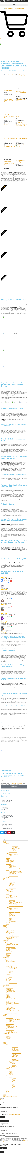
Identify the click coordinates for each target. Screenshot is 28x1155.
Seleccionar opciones (21, 98)
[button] (14, 5)
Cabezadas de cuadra (10, 1002)
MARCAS (5, 1042)
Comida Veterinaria (13, 852)
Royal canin (14, 847)
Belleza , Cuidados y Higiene (15, 871)
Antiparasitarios (9, 862)
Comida (7, 843)
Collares (10, 919)
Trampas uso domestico (11, 1041)
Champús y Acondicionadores (15, 872)
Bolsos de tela (12, 915)
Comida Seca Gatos (13, 844)
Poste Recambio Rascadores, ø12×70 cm (9, 163)
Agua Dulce (11, 1045)
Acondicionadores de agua (12, 944)
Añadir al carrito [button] (8, 94)
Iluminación (14, 1056)
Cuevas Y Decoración (10, 947)
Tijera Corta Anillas (8, 90)
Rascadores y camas (10, 860)
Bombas (14, 1054)
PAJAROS (5, 1014)
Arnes (10, 918)
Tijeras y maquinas (10, 1007)
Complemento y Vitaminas (14, 1019)
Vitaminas (8, 858)
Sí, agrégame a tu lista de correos (9, 1133)
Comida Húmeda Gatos (14, 850)
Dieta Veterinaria (12, 888)
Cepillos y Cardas (12, 903)
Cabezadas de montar (11, 998)
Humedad (8, 950)
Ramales (8, 996)
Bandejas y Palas (12, 874)
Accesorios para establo (11, 1013)
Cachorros (14, 1078)
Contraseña (3, 1111)
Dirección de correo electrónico (7, 1126)
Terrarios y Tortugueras (11, 948)
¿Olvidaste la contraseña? (14, 1114)
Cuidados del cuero (10, 990)
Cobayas (11, 1074)
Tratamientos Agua (13, 967)
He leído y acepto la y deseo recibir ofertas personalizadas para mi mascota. (13, 784)
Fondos (10, 977)
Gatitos (13, 1084)
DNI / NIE (2, 1135)
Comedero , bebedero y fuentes (16, 868)
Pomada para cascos (10, 1008)
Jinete (7, 994)
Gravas (13, 1057)
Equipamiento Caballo (10, 991)
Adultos (13, 1079)
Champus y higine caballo (11, 1004)
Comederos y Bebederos (14, 912)
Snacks (7, 859)
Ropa (10, 913)
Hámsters (11, 1073)
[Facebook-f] (5, 832)
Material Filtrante (15, 1049)
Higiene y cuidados (10, 932)
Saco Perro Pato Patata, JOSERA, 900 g (21, 93)
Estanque (8, 981)
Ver (6, 220)
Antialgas (11, 971)
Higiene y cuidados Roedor (15, 934)
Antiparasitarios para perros (10, 1096)
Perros (10, 1077)
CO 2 (10, 973)
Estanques (11, 1062)
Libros (7, 877)
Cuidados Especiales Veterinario (16, 906)
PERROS (5, 878)
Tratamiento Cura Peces (14, 969)
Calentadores (15, 1055)
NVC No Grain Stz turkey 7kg (20, 161)
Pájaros (10, 1072)
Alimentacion (9, 1016)
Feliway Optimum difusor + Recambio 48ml (9, 116)
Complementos (9, 1018)
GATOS (4, 841)
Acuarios (8, 962)
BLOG (4, 1095)
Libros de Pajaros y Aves (11, 1032)
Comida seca (12, 882)
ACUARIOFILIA (6, 958)
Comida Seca (15, 846)
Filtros (7, 978)
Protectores (8, 997)
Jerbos (10, 1071)
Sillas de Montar (9, 988)
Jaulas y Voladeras (10, 1027)
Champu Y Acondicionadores (15, 902)
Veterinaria (14, 1081)
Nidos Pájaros (9, 1028)
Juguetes (8, 853)
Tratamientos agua (16, 1050)
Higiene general (9, 897)
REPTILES (5, 941)
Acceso (3, 1116)
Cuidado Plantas (15, 1060)
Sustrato (8, 955)
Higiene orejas (12, 901)
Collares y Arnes (12, 866)
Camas (7, 856)
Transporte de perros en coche (15, 916)
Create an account (4, 1121)
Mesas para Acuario (13, 965)
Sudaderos (8, 989)
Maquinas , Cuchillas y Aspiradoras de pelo (18, 904)
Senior (13, 1080)
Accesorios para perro (11, 910)
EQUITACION (6, 985)
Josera (10, 883)
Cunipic (7, 1068)
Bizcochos (11, 1021)
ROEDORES (5, 925)
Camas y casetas (9, 938)
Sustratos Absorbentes (14, 936)
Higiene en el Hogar (10, 1024)
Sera (7, 1044)
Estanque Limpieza (13, 983)
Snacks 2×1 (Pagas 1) (13, 896)
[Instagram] (13, 832)
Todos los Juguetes (13, 854)
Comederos (8, 953)
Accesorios (8, 864)
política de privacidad (17, 783)
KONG (10, 855)
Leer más (6, 168)
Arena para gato (12, 873)
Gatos (10, 1083)
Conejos (11, 1069)
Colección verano (9, 922)
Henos (7, 929)
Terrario (10, 1067)
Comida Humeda (9, 889)
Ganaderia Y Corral (10, 1030)
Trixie (7, 1090)
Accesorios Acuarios (16, 1053)
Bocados (8, 1000)
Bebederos (8, 1037)
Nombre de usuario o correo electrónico (9, 1107)
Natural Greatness (16, 848)
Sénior (13, 1086)
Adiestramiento (12, 921)
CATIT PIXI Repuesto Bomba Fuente (21, 139)
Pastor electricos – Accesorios (12, 1011)
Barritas (10, 1020)
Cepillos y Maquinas (13, 876)
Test (10, 972)
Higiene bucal (12, 900)
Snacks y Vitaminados (11, 930)
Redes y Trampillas (10, 861)
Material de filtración (10, 961)
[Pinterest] (9, 832)
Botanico (8, 980)
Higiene (7, 870)
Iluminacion (8, 979)
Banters (13, 849)
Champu (11, 933)
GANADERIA (6, 1033)
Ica (6, 1092)
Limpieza (14, 1059)
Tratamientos (9, 945)
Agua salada (11, 1061)
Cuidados (8, 1022)
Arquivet (8, 1091)
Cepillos (7, 1006)
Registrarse (4, 1148)
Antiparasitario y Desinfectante (12, 1003)
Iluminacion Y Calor (10, 951)
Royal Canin (11, 884)
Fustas (7, 992)
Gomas (7, 1001)
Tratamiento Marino (13, 968)
